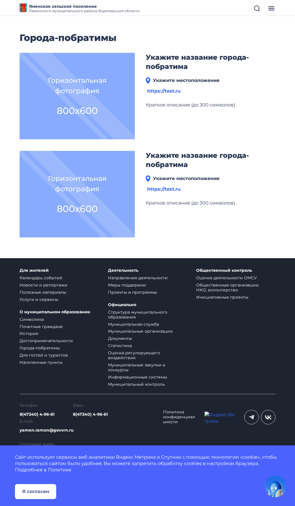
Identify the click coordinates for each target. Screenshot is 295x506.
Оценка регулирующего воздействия (134, 355)
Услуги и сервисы (39, 299)
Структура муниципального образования (137, 315)
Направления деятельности (138, 277)
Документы (120, 338)
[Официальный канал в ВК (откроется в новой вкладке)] (268, 417)
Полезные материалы (43, 292)
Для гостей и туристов (44, 355)
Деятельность (123, 270)
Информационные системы (137, 377)
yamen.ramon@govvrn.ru (47, 430)
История (29, 333)
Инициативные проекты (222, 297)
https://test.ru (164, 91)
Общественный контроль (224, 270)
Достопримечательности (46, 340)
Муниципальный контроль (136, 384)
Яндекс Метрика (136, 457)
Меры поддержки (127, 285)
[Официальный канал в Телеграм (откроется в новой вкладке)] (251, 417)
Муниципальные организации (140, 331)
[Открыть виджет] (275, 486)
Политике (59, 470)
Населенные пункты (41, 362)
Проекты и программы (132, 292)
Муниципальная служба (133, 324)
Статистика (120, 345)
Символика (32, 319)
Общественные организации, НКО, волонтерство (227, 287)
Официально (122, 304)
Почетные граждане (41, 326)
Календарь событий (41, 277)
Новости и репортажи (43, 285)
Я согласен (35, 491)
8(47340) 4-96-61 (37, 414)
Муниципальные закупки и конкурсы (136, 367)
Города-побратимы (40, 348)
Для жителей (34, 270)
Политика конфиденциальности (179, 417)
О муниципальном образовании (55, 312)
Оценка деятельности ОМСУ (226, 277)
